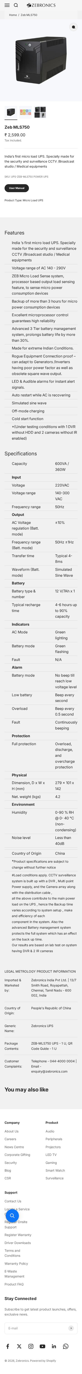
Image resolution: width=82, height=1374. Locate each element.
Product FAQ (14, 1284)
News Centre (14, 1147)
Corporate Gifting (17, 1155)
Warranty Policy (16, 1263)
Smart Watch (55, 1170)
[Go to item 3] (40, 113)
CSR (8, 1178)
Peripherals (54, 1139)
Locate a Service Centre (17, 1211)
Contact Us (13, 1201)
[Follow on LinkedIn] (54, 1346)
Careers (10, 1139)
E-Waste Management (14, 1273)
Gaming (51, 1163)
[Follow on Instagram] (31, 1346)
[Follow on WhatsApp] (66, 1346)
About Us (11, 1131)
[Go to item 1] (11, 113)
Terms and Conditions (12, 1253)
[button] (12, 1215)
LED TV (51, 1155)
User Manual (16, 188)
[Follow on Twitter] (19, 1346)
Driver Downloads (18, 1243)
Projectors (53, 1147)
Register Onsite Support (16, 1224)
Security (11, 1163)
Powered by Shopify (43, 1360)
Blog (8, 1170)
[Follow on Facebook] (8, 1346)
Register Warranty (18, 1235)
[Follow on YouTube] (42, 1346)
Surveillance (55, 1178)
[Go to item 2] (25, 113)
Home (13, 15)
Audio (50, 1131)
